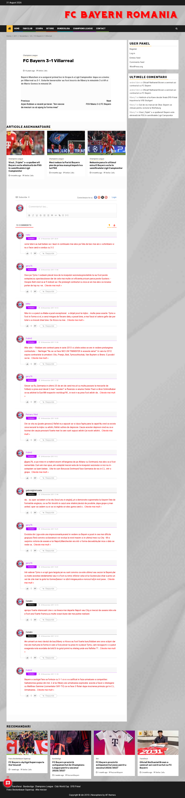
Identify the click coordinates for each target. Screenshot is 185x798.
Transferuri (144, 759)
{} (63, 215)
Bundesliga (63, 28)
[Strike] (41, 215)
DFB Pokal (75, 786)
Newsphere (96, 795)
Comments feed (137, 62)
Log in (132, 53)
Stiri (97, 759)
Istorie (50, 28)
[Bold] (29, 215)
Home (17, 28)
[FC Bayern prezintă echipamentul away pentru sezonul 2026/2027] (114, 743)
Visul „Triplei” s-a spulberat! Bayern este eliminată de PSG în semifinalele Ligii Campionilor (25, 166)
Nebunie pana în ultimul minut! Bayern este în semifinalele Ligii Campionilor (106, 165)
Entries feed (135, 58)
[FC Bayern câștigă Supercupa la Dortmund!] (27, 743)
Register (133, 49)
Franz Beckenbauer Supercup (19, 759)
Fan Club (27, 28)
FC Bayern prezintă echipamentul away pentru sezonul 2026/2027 (111, 765)
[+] (66, 215)
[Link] (59, 215)
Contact (101, 28)
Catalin (29, 601)
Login (113, 197)
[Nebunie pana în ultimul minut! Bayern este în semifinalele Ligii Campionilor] (107, 143)
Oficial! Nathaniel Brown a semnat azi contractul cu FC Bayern (156, 765)
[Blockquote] (52, 215)
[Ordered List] (44, 215)
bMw (28, 304)
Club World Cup (62, 786)
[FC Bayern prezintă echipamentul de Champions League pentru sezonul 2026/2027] (70, 743)
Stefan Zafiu (42, 71)
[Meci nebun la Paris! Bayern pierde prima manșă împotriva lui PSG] (66, 143)
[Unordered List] (48, 215)
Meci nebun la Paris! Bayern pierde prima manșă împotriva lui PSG (66, 165)
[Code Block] (56, 215)
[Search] (176, 28)
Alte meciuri (41, 789)
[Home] (9, 29)
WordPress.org (136, 66)
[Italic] (33, 215)
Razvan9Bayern (73, 775)
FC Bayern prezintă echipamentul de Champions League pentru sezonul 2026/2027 (68, 766)
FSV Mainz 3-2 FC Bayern (98, 102)
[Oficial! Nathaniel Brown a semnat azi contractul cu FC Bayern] (158, 743)
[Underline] (37, 215)
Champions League (83, 28)
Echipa (39, 28)
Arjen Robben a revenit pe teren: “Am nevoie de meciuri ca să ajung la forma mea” (42, 104)
